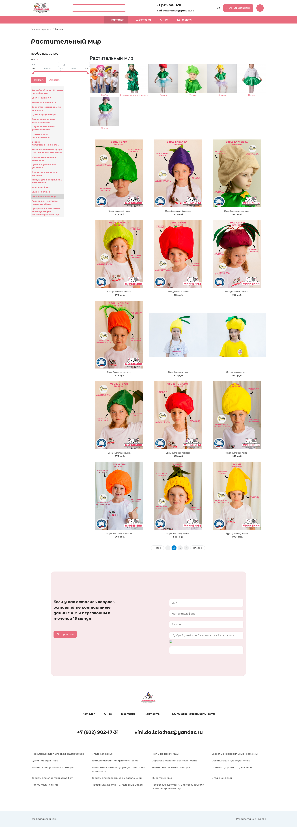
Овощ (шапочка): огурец (119, 453)
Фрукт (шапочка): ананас (177, 533)
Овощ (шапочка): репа (236, 372)
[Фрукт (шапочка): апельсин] (119, 496)
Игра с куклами (41, 192)
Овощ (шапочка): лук (178, 372)
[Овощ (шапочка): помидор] (178, 415)
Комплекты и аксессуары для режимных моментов (47, 151)
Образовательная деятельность (43, 128)
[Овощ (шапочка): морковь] (119, 335)
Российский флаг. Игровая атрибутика (47, 91)
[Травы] (192, 78)
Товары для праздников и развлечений (47, 181)
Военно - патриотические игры (45, 143)
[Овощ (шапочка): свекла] (236, 254)
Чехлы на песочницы (44, 102)
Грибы (104, 95)
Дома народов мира (44, 114)
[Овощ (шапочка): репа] (236, 335)
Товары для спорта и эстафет (45, 173)
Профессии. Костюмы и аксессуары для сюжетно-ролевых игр (46, 211)
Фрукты (222, 95)
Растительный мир (44, 196)
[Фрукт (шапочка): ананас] (178, 496)
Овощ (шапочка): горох (119, 211)
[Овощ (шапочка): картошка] (236, 173)
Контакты (152, 713)
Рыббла (261, 818)
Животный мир (41, 187)
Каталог (88, 713)
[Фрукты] (222, 78)
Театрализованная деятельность (43, 120)
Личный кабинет (238, 7)
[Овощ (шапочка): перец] (178, 254)
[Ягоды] (104, 111)
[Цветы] (251, 78)
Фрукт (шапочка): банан (237, 533)
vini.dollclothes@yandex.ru (175, 10)
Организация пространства (41, 136)
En (218, 7)
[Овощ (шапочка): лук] (178, 335)
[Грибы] (104, 78)
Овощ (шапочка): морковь (119, 372)
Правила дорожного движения (44, 166)
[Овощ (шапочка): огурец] (119, 415)
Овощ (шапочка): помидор (178, 453)
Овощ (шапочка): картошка (236, 211)
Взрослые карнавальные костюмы (46, 108)
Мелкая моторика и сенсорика (44, 158)
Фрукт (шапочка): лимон (237, 453)
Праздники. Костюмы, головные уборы (45, 202)
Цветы (251, 95)
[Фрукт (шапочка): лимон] (236, 415)
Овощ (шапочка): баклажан (178, 211)
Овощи (163, 95)
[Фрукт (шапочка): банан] (236, 496)
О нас (108, 713)
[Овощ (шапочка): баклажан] (178, 173)
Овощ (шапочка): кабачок (119, 291)
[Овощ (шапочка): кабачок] (119, 254)
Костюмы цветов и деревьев (134, 95)
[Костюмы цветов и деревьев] (133, 78)
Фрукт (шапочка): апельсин (119, 533)
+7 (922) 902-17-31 (169, 5)
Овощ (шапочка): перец (178, 291)
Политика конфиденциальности (192, 713)
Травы (192, 95)
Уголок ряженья (41, 97)
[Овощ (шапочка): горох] (119, 173)
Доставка (128, 713)
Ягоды (104, 128)
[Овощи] (163, 78)
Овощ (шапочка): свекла (236, 291)
